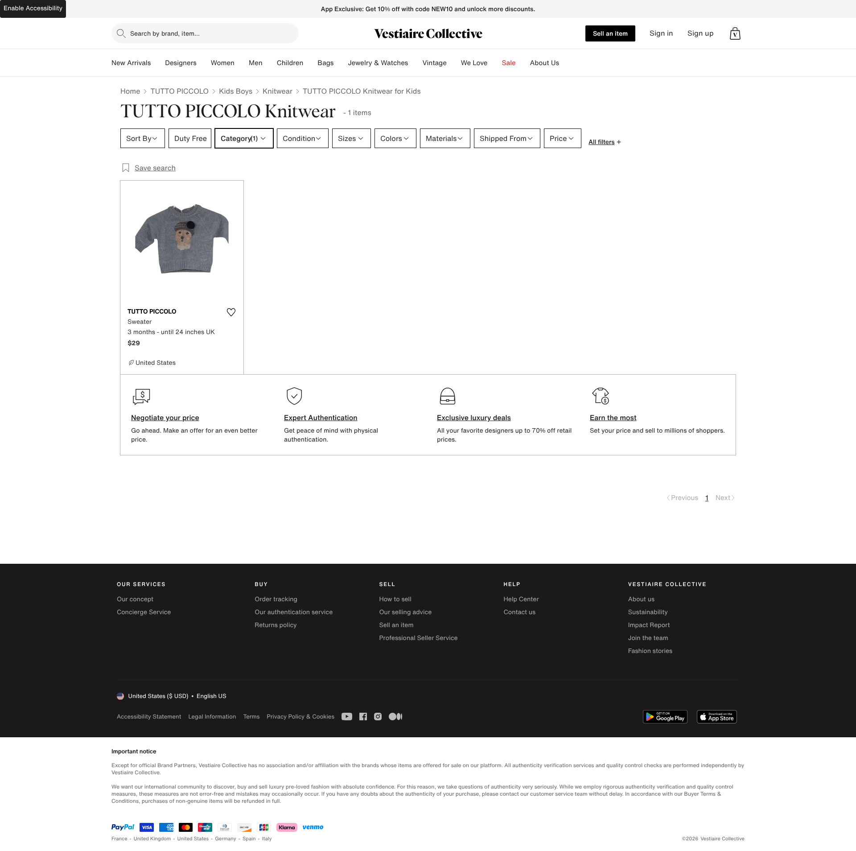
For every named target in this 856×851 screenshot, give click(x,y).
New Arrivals (131, 63)
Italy (267, 838)
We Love (474, 63)
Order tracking (276, 599)
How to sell (395, 599)
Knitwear (277, 91)
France (119, 838)
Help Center (521, 599)
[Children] (310, 62)
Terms (251, 716)
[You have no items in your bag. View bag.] (735, 33)
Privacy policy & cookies (300, 716)
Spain (249, 838)
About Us (544, 63)
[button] (735, 33)
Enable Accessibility (33, 8)
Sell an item (610, 33)
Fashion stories (650, 651)
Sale (509, 63)
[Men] (269, 62)
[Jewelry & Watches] (415, 62)
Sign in (661, 33)
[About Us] (566, 62)
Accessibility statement (149, 716)
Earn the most (613, 417)
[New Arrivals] (157, 62)
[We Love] (494, 62)
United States (193, 838)
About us (641, 599)
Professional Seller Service (418, 638)
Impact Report (649, 625)
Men (256, 63)
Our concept (135, 599)
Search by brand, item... (165, 33)
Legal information (212, 716)
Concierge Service (144, 612)
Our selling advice (405, 612)
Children (290, 63)
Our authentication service (294, 612)
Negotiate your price (165, 417)
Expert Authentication (321, 417)
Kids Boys (235, 91)
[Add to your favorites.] (231, 312)
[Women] (241, 62)
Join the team (648, 638)
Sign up (700, 33)
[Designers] (203, 62)
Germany (225, 838)
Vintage (434, 63)
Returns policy (275, 625)
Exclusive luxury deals (474, 417)
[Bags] (340, 62)
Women (223, 63)
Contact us (520, 612)
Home (130, 91)
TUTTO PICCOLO (179, 91)
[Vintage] (453, 62)
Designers (181, 63)
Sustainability (648, 612)
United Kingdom (152, 838)
